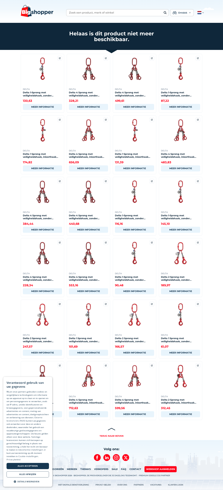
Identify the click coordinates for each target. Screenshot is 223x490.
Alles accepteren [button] (28, 466)
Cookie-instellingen (28, 456)
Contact (135, 469)
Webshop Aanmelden (160, 469)
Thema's (85, 469)
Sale (115, 469)
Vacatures (155, 485)
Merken (72, 469)
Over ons (122, 485)
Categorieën (55, 469)
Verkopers (101, 469)
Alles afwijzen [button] (27, 474)
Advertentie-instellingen (30, 450)
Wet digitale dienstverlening (73, 485)
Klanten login (175, 485)
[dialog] (27, 432)
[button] (200, 12)
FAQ (123, 469)
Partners (139, 485)
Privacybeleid (13, 459)
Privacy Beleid (103, 485)
